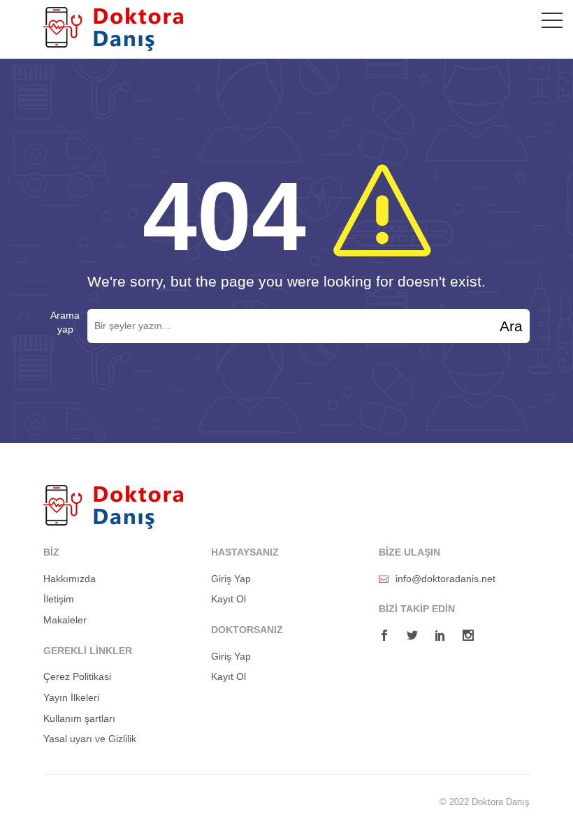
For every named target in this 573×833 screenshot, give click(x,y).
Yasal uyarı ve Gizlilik (89, 738)
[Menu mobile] (552, 23)
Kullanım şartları (79, 718)
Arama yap (65, 322)
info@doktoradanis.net (445, 578)
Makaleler (65, 619)
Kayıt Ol (228, 598)
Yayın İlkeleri (71, 697)
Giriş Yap (231, 578)
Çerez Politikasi (77, 676)
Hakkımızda (69, 578)
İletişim (58, 598)
